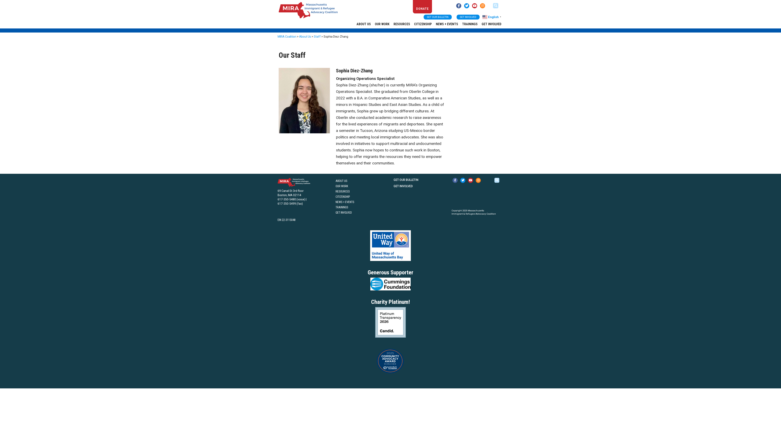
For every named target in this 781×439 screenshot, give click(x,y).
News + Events (447, 24)
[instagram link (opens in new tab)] (482, 5)
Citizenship (423, 24)
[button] (495, 5)
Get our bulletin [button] (437, 17)
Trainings (470, 24)
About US (364, 24)
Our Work (382, 24)
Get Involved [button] (468, 17)
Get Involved (491, 24)
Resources (402, 24)
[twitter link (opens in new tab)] (466, 5)
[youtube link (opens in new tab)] (474, 5)
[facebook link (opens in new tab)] (458, 5)
